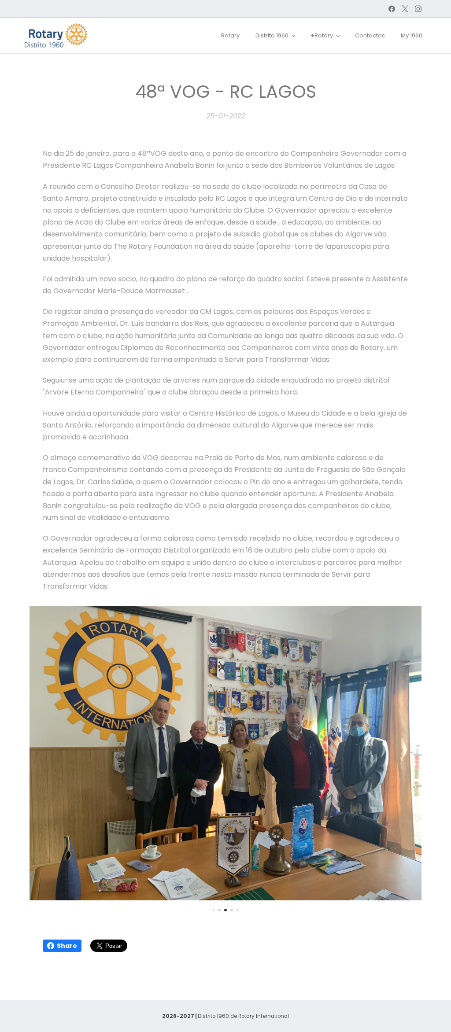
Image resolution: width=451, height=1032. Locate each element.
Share (67, 945)
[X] (404, 8)
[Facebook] (391, 8)
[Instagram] (418, 8)
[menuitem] (230, 36)
